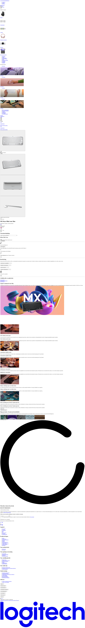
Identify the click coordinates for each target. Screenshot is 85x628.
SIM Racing (4, 555)
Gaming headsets (4, 544)
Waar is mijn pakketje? (5, 576)
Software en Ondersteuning (4, 269)
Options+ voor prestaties (5, 582)
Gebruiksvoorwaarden (3, 600)
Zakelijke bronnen (4, 563)
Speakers (3, 541)
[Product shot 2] (12, 164)
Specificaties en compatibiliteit (5, 263)
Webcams (3, 540)
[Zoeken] (1, 118)
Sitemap (18, 600)
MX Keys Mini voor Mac (4, 125)
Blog (2, 531)
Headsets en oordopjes (5, 539)
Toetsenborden (2, 123)
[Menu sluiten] (1, 8)
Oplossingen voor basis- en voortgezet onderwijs (9, 568)
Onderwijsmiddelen (5, 569)
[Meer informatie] (1, 218)
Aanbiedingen (2, 116)
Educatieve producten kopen (6, 567)
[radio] (0, 239)
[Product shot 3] (12, 185)
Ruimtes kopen (4, 559)
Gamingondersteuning (5, 573)
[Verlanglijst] (1, 119)
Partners (3, 562)
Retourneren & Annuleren (5, 577)
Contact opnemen (4, 575)
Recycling (3, 533)
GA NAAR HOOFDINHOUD (4, 0)
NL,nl (2, 6)
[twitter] (1, 522)
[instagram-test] (0, 522)
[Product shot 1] (12, 140)
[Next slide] (3, 409)
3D (1, 153)
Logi (1, 122)
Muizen (3, 538)
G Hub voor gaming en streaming (7, 581)
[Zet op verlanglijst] (1, 151)
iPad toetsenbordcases (5, 542)
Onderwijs (3, 3)
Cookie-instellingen (13, 600)
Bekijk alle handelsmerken (7, 512)
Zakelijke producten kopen (6, 560)
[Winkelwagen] (1, 121)
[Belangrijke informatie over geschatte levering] (1, 252)
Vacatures (3, 529)
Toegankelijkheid (4, 534)
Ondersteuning (2, 5)
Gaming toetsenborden (5, 543)
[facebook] (2, 522)
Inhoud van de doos (3, 267)
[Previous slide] (1, 409)
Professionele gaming (5, 554)
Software (1, 115)
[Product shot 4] (12, 206)
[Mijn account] (1, 120)
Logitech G (3, 2)
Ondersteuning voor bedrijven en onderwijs (8, 574)
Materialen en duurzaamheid (4, 265)
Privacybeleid (9, 600)
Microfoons (3, 545)
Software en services (5, 561)
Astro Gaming (4, 553)
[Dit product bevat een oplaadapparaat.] (1, 231)
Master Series (4, 549)
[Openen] (2, 121)
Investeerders (4, 530)
